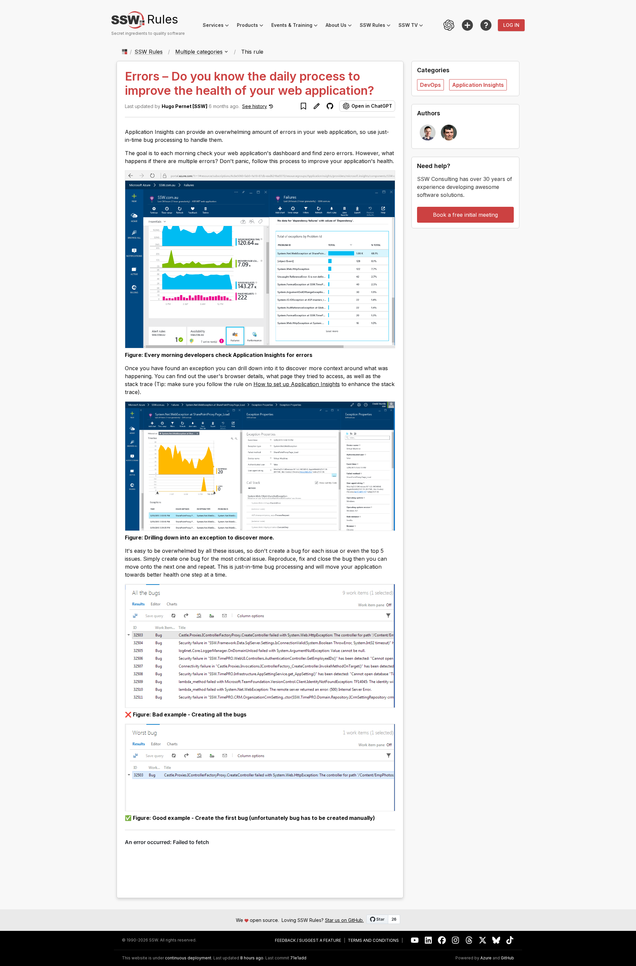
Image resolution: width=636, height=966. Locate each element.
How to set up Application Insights (296, 384)
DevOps (430, 85)
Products (252, 26)
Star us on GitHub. (344, 920)
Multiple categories (199, 51)
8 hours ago (251, 957)
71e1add (298, 958)
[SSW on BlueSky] (496, 940)
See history (254, 106)
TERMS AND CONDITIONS (373, 940)
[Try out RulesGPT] (448, 25)
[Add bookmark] (303, 106)
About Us (341, 26)
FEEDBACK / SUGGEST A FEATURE (308, 940)
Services (218, 26)
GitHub (507, 958)
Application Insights (478, 85)
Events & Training (296, 26)
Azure (486, 958)
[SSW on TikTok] (510, 940)
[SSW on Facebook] (442, 940)
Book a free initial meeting (465, 214)
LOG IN (511, 25)
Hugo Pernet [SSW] (184, 106)
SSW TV (412, 26)
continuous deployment (188, 958)
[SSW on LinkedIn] (428, 940)
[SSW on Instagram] (455, 940)
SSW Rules (377, 26)
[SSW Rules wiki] (486, 25)
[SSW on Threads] (469, 940)
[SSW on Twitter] (483, 940)
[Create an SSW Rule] (467, 25)
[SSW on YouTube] (415, 940)
